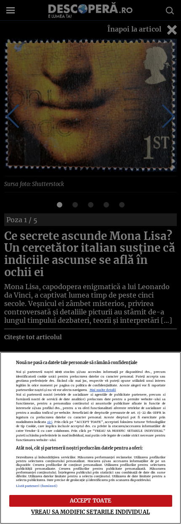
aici (49, 422)
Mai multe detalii (103, 390)
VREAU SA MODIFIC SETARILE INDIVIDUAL (90, 511)
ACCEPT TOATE (91, 500)
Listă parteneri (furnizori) (37, 486)
